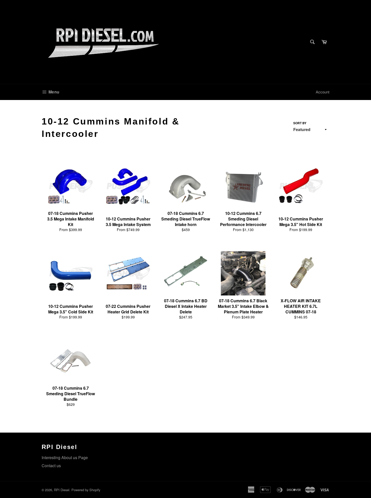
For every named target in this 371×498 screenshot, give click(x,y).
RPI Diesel (61, 489)
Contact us (51, 465)
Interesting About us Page (65, 457)
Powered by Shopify (85, 489)
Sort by (299, 123)
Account (322, 91)
